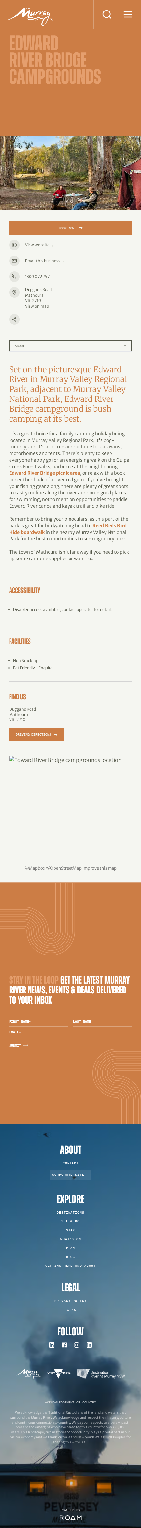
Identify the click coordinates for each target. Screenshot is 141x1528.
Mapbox (37, 868)
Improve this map (99, 868)
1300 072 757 (37, 276)
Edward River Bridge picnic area (44, 473)
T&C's (70, 1310)
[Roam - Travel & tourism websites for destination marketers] (71, 1517)
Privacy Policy (70, 1301)
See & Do (70, 1221)
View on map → (39, 306)
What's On (70, 1239)
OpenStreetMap (66, 868)
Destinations (70, 1212)
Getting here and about (70, 1266)
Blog (70, 1257)
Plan (70, 1248)
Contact (71, 1163)
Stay (70, 1230)
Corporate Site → (70, 1175)
